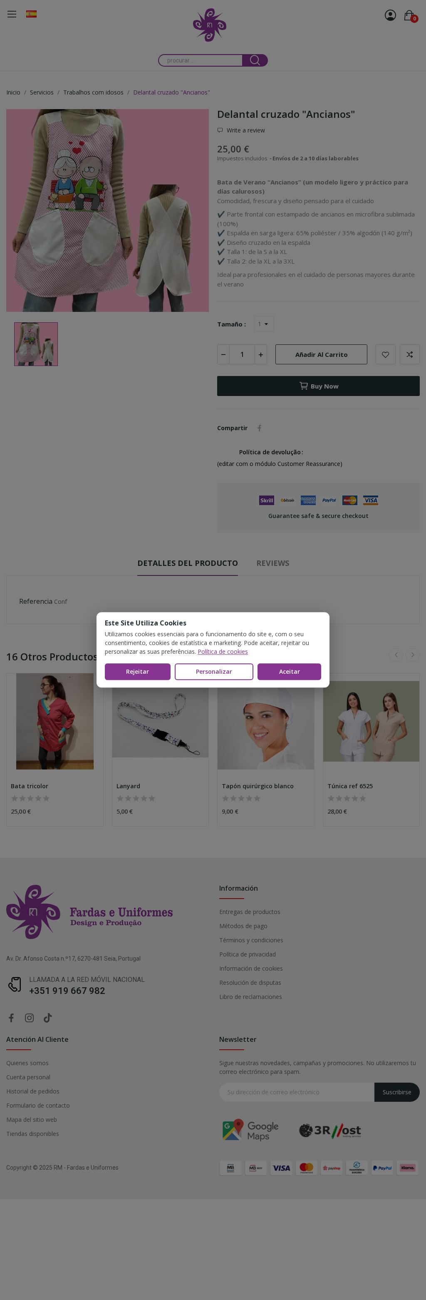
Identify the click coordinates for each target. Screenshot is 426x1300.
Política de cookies (223, 651)
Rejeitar (137, 671)
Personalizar (214, 671)
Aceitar (289, 671)
